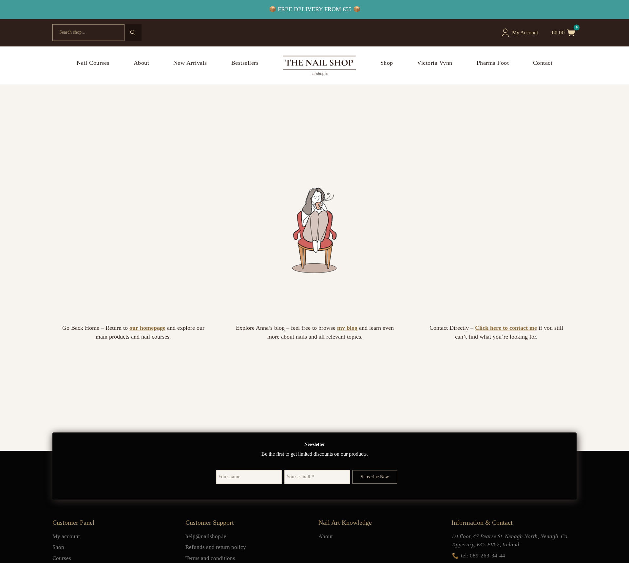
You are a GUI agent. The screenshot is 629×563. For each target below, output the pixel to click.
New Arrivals (190, 63)
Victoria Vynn (434, 63)
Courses (61, 558)
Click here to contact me (506, 328)
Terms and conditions (210, 558)
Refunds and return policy (215, 547)
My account (66, 536)
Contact (543, 63)
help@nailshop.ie (205, 536)
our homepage (147, 328)
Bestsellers (245, 63)
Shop (386, 63)
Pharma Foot (493, 63)
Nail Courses (93, 63)
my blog (347, 328)
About (141, 63)
